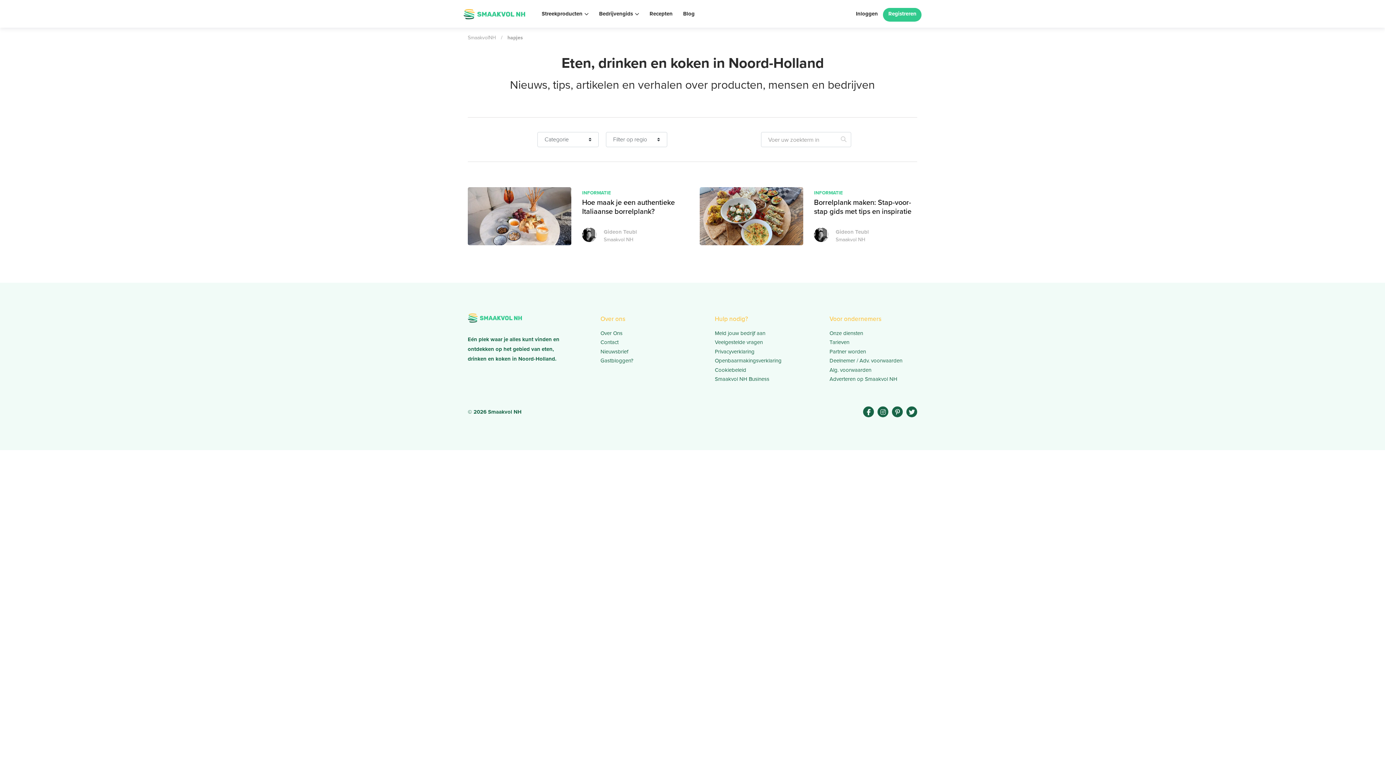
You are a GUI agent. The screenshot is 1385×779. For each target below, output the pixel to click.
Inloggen (867, 14)
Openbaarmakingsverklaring (748, 361)
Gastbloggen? (617, 361)
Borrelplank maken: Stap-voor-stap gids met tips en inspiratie (862, 207)
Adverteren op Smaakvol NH (863, 379)
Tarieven (839, 342)
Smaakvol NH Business (742, 379)
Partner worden (848, 352)
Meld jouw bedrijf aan (740, 333)
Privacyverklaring (735, 352)
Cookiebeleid (730, 370)
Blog (689, 14)
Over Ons (612, 333)
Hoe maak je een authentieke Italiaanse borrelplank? (628, 207)
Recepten (661, 14)
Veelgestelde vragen (739, 342)
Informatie (596, 192)
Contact (610, 342)
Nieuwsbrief (614, 352)
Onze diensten (846, 333)
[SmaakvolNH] (494, 13)
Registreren (902, 14)
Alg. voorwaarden (850, 370)
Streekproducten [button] (562, 14)
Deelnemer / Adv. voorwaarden (866, 361)
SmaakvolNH (482, 37)
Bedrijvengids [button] (616, 14)
